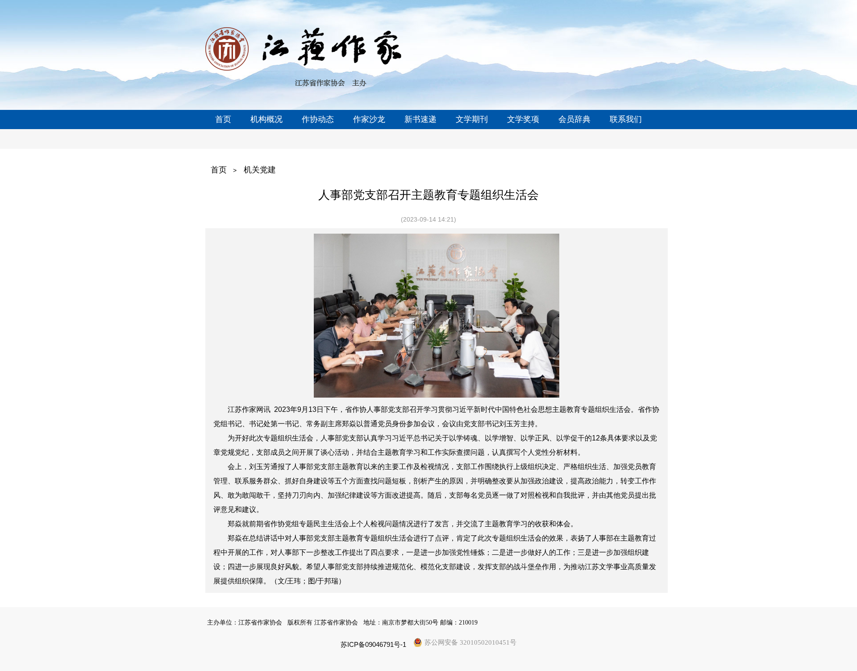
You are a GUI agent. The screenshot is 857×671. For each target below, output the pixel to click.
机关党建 (260, 169)
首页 (219, 169)
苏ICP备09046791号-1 (373, 644)
